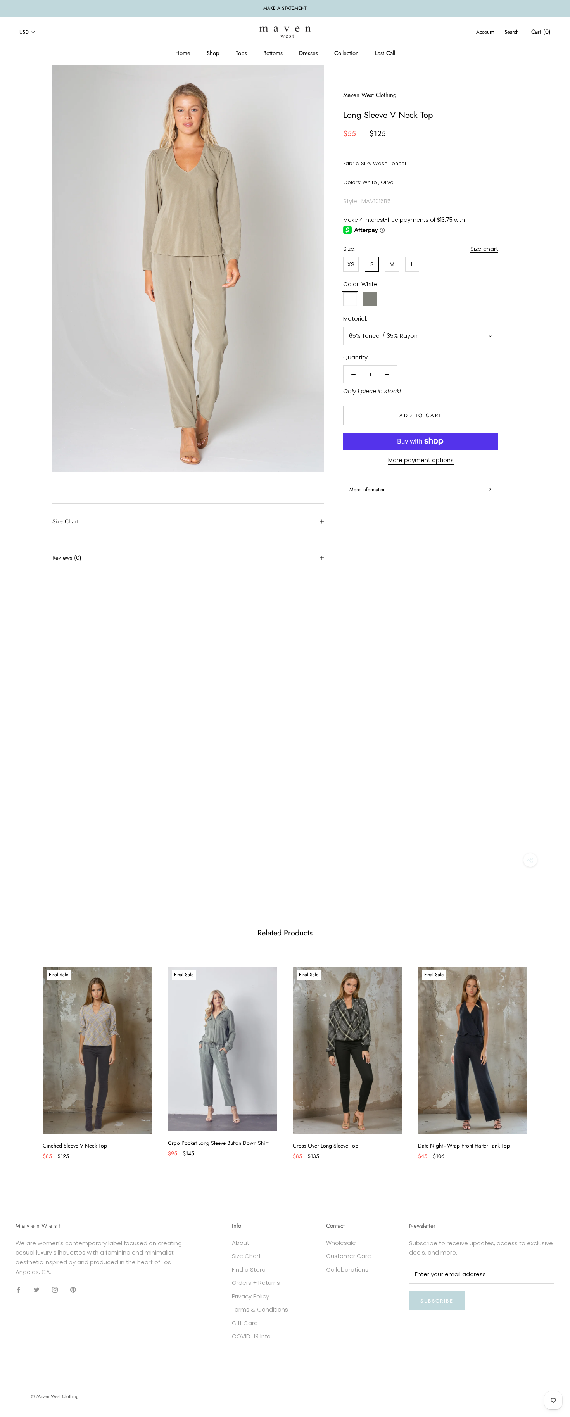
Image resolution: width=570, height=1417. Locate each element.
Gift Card (245, 1323)
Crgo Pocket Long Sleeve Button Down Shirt (218, 1143)
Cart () (541, 32)
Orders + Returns (256, 1283)
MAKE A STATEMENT (285, 8)
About (240, 1243)
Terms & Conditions (260, 1309)
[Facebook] (18, 1289)
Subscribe (436, 1301)
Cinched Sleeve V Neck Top (75, 1145)
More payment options (421, 460)
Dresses (308, 53)
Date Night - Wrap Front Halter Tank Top (464, 1145)
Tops (241, 53)
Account (485, 32)
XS (350, 264)
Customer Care (348, 1256)
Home (182, 53)
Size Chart (65, 521)
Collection (346, 53)
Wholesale (341, 1243)
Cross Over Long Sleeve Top (325, 1145)
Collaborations (347, 1269)
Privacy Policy (250, 1296)
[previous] (24, 1055)
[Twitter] (37, 1289)
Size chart (484, 249)
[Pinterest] (73, 1289)
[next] (545, 1055)
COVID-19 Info (251, 1336)
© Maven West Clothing (55, 1396)
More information (367, 489)
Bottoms (273, 53)
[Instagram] (55, 1289)
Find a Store (249, 1269)
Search (511, 32)
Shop (213, 53)
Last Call (385, 53)
